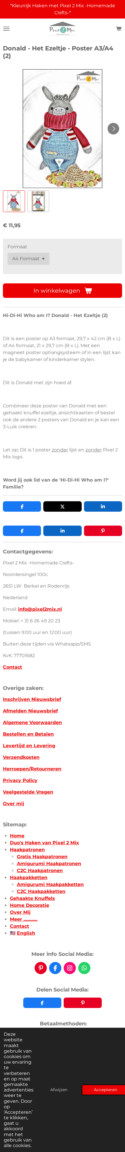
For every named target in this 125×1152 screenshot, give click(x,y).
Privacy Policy (20, 780)
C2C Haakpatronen (40, 870)
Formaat (17, 246)
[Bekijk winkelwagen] (118, 29)
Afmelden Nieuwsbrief (30, 711)
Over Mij (20, 912)
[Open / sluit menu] (6, 29)
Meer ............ (24, 919)
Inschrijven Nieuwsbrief (32, 699)
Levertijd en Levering (29, 745)
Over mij (13, 803)
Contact (12, 667)
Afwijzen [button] (58, 1089)
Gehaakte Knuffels (32, 898)
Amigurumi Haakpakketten (50, 884)
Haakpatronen (27, 849)
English (26, 933)
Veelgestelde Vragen (28, 792)
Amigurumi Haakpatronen (49, 863)
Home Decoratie (29, 905)
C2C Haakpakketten (41, 891)
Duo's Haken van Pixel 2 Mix (44, 842)
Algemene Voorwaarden (32, 722)
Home (17, 836)
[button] (14, 201)
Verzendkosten (21, 757)
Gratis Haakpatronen (42, 856)
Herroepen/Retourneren (32, 769)
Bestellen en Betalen (28, 734)
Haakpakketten (28, 877)
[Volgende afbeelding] (113, 128)
